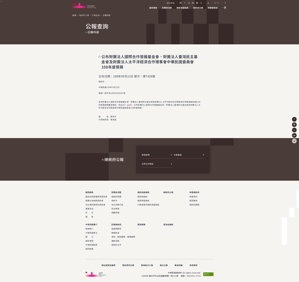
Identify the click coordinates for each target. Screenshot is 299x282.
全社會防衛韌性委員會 (95, 204)
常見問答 (194, 265)
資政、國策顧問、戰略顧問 (123, 236)
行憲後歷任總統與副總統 (148, 204)
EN (218, 3)
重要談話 (89, 208)
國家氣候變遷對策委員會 (96, 196)
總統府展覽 (194, 204)
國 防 (89, 216)
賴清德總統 (142, 196)
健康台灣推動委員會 (94, 200)
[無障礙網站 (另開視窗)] (208, 274)
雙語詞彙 (179, 265)
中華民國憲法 (91, 232)
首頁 (74, 15)
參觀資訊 (193, 196)
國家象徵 (89, 240)
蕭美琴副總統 (143, 200)
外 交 (89, 212)
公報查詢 (96, 15)
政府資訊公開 (128, 265)
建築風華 (193, 200)
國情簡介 (89, 228)
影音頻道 (115, 208)
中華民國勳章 (91, 244)
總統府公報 (84, 15)
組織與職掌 (116, 228)
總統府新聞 (116, 196)
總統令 (114, 200)
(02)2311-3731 (194, 275)
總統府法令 (116, 244)
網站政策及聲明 (108, 265)
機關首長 (115, 232)
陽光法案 (164, 265)
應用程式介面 (147, 265)
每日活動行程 (117, 204)
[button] (225, 2)
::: (1, 1)
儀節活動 (115, 240)
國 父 (89, 236)
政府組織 (89, 248)
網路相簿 (115, 212)
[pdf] (129, 104)
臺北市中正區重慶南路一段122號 (163, 275)
